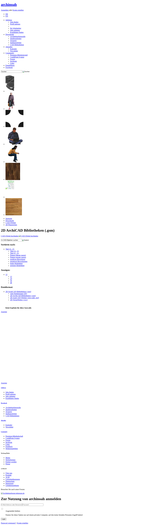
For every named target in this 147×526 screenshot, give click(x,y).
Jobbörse (9, 20)
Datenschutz (10, 481)
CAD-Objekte (11, 223)
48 (11, 283)
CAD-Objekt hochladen (10, 236)
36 (11, 281)
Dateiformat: (7, 287)
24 (11, 279)
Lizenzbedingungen (13, 479)
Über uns (9, 473)
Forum (12, 59)
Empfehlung (10, 65)
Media (8, 458)
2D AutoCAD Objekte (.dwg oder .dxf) (24, 298)
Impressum (9, 483)
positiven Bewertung (17, 259)
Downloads (10, 34)
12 (6, 274)
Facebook (9, 67)
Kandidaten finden (17, 32)
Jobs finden (14, 22)
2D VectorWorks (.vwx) (19, 300)
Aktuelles (9, 47)
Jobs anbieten (15, 30)
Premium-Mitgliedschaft (19, 55)
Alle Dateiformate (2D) (18, 294)
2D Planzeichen (11, 225)
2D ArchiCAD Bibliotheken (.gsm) (18, 292)
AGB (8, 477)
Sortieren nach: (8, 244)
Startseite (9, 219)
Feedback (9, 447)
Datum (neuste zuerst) (18, 257)
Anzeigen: (5, 270)
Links (12, 63)
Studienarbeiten (15, 39)
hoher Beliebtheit (16, 263)
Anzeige (4, 312)
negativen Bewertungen (18, 261)
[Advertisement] (10, 347)
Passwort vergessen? (8, 523)
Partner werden (11, 462)
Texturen (13, 41)
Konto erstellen (18, 10)
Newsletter (14, 51)
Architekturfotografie (17, 36)
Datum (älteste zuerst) (18, 255)
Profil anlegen (15, 24)
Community (10, 53)
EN (7, 16)
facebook (13, 61)
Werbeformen (10, 460)
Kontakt (8, 475)
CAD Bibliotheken (17, 45)
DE (7, 14)
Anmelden (5, 10)
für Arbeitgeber (15, 28)
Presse (8, 464)
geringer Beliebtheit (17, 266)
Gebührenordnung (12, 485)
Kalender (13, 49)
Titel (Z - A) (14, 253)
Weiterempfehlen (12, 449)
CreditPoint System (17, 57)
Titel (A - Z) (10, 249)
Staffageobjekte (15, 43)
